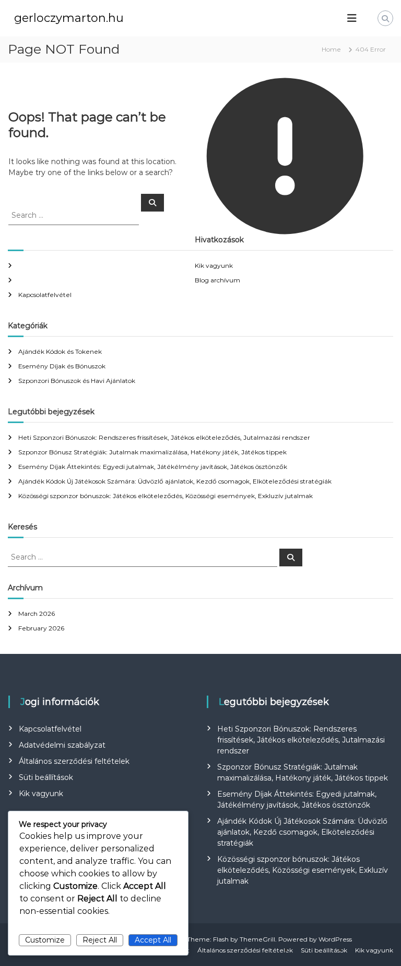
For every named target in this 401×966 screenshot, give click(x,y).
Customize (45, 940)
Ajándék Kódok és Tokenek (60, 351)
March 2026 (36, 613)
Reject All (99, 940)
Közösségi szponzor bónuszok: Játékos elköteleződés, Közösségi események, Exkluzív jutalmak (165, 496)
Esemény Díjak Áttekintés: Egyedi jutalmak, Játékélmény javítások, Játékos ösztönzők (152, 466)
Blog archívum (217, 280)
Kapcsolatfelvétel (45, 295)
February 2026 (41, 628)
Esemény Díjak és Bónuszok (61, 366)
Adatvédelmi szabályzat (62, 745)
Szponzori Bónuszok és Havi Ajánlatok (76, 381)
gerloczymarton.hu (69, 18)
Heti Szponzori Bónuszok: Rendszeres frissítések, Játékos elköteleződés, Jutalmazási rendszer (164, 437)
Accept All (153, 940)
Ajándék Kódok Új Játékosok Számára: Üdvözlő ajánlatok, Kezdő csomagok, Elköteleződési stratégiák (175, 481)
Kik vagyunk (214, 265)
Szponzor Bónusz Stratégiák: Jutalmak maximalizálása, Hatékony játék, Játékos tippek (152, 452)
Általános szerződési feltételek (74, 761)
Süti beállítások (46, 777)
